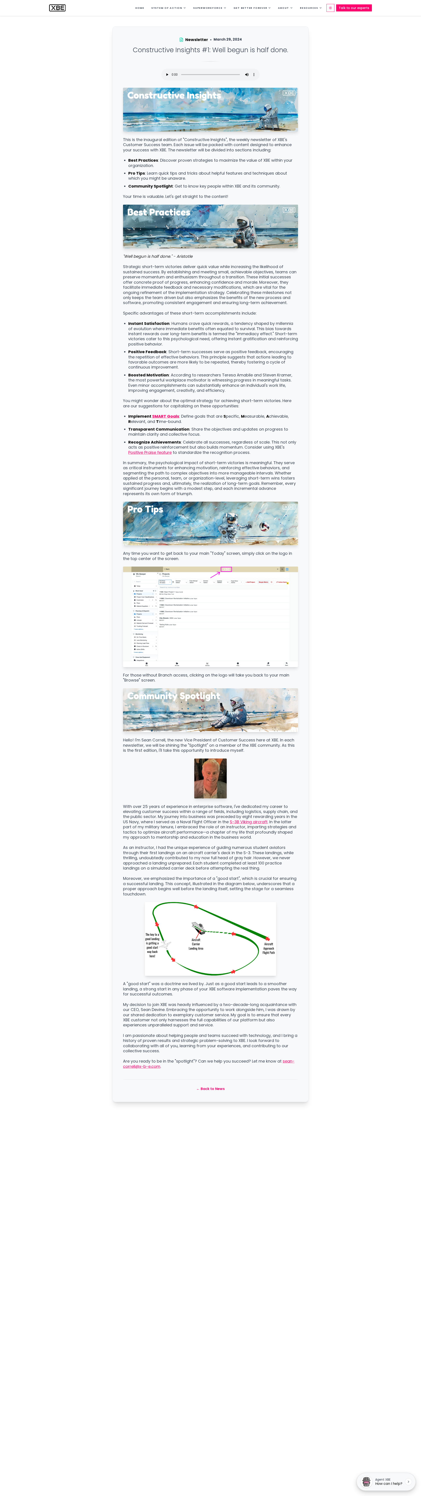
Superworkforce (208, 8)
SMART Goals (165, 416)
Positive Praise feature (150, 452)
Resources (309, 8)
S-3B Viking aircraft (249, 822)
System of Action (166, 8)
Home (139, 7)
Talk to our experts (354, 8)
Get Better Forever (250, 8)
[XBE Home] (57, 7)
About (283, 8)
